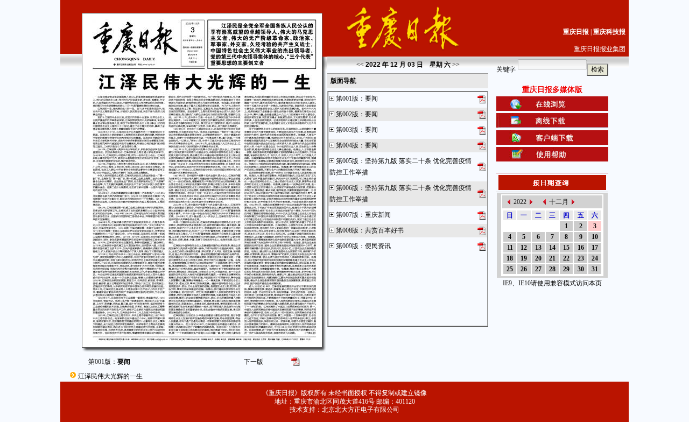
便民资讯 (378, 246)
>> (456, 64)
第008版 (347, 230)
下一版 (253, 361)
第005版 (347, 161)
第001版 (347, 98)
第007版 (347, 215)
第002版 (347, 114)
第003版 (347, 129)
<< (360, 64)
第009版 (347, 246)
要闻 (371, 98)
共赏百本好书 (384, 230)
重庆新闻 (378, 215)
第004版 (347, 145)
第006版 (347, 188)
